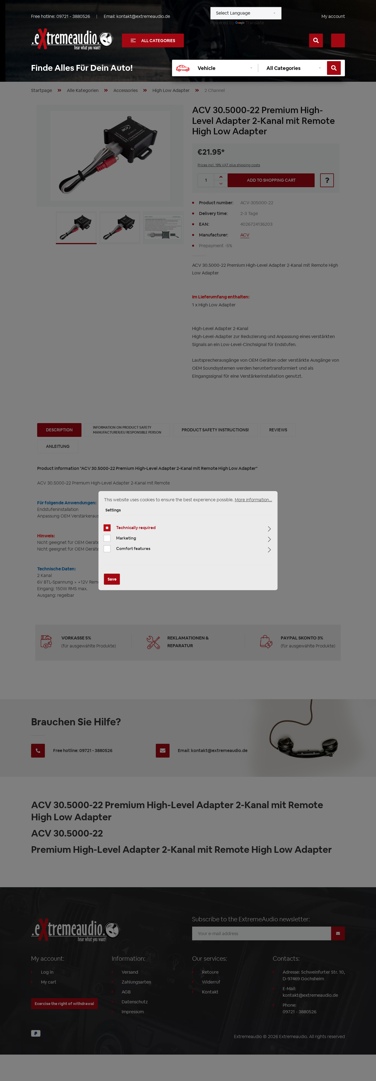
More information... (253, 499)
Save (112, 579)
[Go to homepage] (72, 39)
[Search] (316, 40)
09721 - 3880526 (73, 16)
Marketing (126, 538)
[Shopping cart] (338, 40)
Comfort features (133, 548)
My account (333, 16)
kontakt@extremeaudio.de (143, 16)
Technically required (136, 527)
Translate (255, 23)
